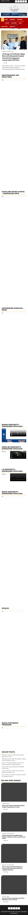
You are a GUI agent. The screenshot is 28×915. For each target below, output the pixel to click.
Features (14, 23)
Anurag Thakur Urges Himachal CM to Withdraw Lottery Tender (13, 899)
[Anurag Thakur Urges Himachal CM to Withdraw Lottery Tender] (14, 884)
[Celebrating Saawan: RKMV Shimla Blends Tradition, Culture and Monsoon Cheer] (14, 822)
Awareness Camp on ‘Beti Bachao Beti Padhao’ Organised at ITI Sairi (13, 806)
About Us (12, 26)
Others (7, 23)
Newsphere (24, 911)
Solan (12, 51)
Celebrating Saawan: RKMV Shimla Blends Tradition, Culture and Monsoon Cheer (13, 837)
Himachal (12, 19)
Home (6, 19)
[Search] (26, 19)
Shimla (8, 803)
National (19, 19)
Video (20, 23)
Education (4, 51)
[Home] (2, 20)
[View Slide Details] (14, 735)
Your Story (4, 26)
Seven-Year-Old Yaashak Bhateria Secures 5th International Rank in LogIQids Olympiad (12, 868)
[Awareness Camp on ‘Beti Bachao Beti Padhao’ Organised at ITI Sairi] (14, 792)
